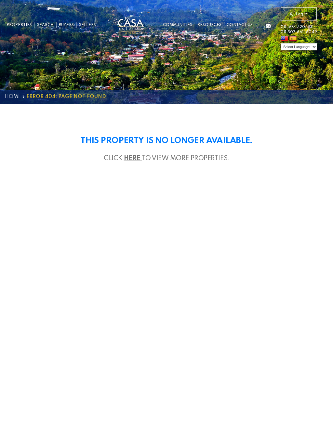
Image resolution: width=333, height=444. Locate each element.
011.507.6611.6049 (299, 32)
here (133, 158)
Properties (19, 25)
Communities (177, 25)
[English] (284, 39)
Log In (302, 14)
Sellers (87, 25)
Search (45, 25)
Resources (209, 25)
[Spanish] (293, 39)
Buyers (66, 25)
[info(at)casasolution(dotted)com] (268, 26)
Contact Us (240, 25)
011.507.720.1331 (297, 27)
